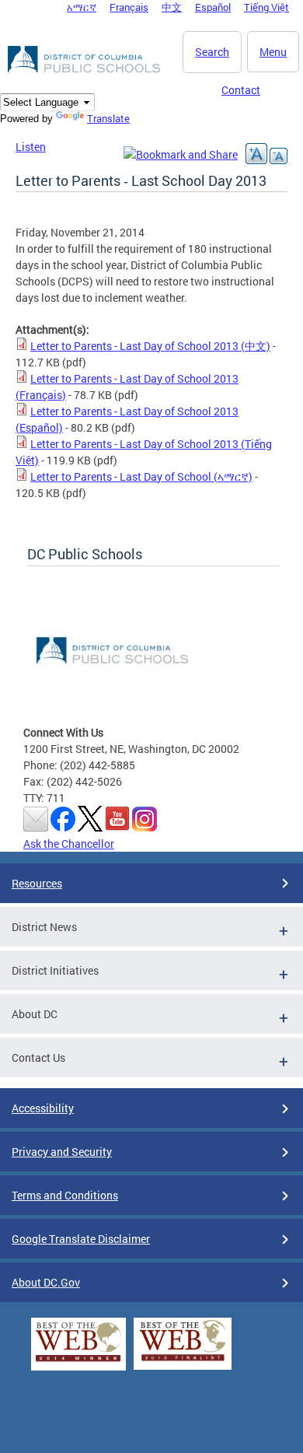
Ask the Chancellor (68, 843)
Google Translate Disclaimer (81, 1238)
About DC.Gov (46, 1282)
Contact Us (38, 1057)
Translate (108, 118)
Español (213, 7)
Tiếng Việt (266, 7)
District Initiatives (55, 970)
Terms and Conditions (65, 1195)
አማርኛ (81, 7)
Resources (37, 883)
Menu (273, 51)
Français (129, 7)
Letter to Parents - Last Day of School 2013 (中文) (150, 345)
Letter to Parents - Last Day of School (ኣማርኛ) (141, 476)
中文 (172, 7)
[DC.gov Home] (85, 70)
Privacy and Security (62, 1151)
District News (44, 926)
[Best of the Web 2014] (78, 1361)
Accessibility (43, 1108)
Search (212, 51)
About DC (34, 1014)
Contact (240, 89)
